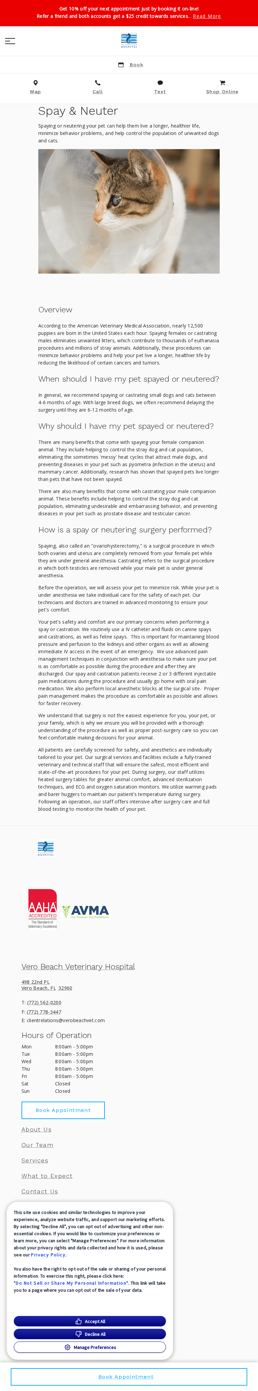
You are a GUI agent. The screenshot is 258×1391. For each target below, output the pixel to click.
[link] (129, 40)
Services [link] (35, 1160)
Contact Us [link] (40, 1191)
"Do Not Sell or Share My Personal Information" (71, 1283)
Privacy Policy (48, 1255)
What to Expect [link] (47, 1176)
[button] (10, 41)
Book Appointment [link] (63, 1110)
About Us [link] (37, 1129)
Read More (207, 16)
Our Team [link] (37, 1145)
